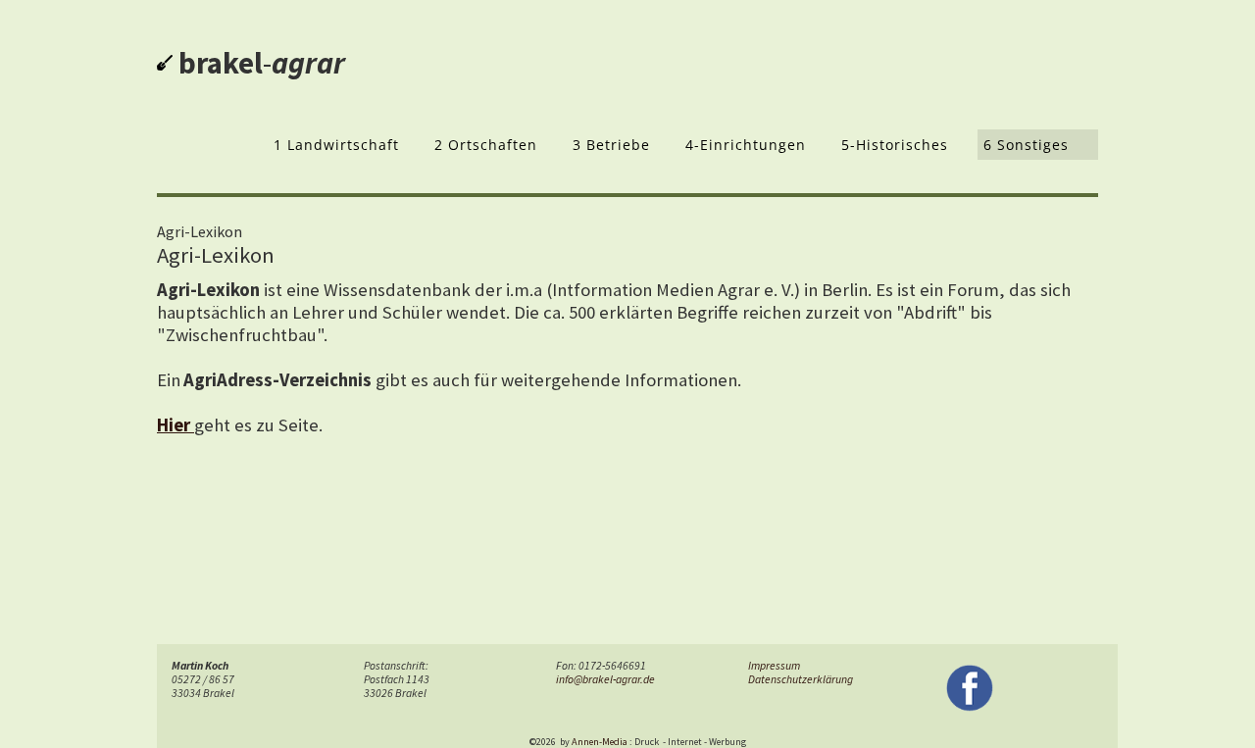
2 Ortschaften (485, 144)
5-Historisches (894, 144)
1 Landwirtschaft (336, 144)
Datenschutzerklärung (800, 679)
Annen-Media (600, 741)
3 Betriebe (611, 144)
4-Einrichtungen (745, 144)
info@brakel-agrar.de (605, 679)
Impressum (774, 666)
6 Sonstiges (1026, 144)
